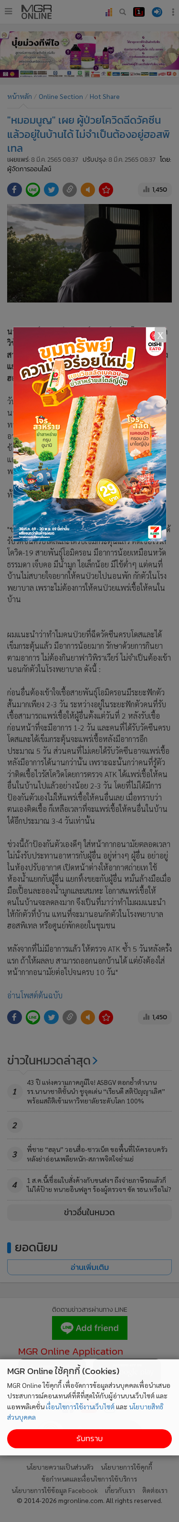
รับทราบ (89, 1438)
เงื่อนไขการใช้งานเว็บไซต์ (80, 1406)
